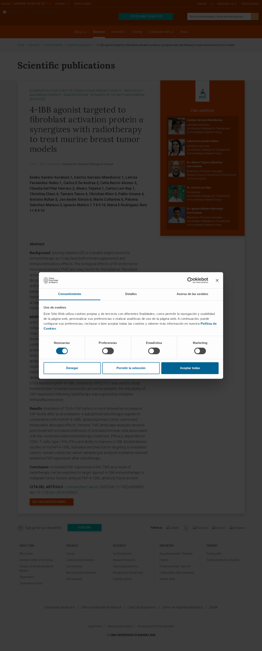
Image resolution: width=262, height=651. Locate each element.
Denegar (72, 368)
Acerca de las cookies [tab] (192, 294)
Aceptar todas (190, 368)
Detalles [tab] (131, 294)
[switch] (108, 351)
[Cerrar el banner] (217, 280)
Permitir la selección (131, 368)
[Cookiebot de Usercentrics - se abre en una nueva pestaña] (190, 280)
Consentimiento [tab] (69, 294)
